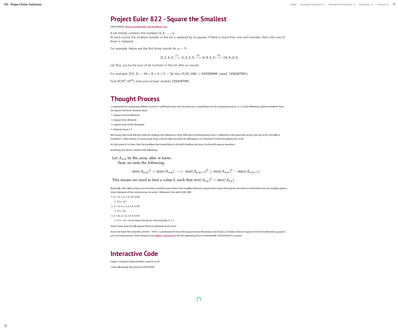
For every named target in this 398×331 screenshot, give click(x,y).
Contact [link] (381, 4)
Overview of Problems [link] (340, 4)
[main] (199, 21)
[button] (394, 4)
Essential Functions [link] (311, 4)
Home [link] (293, 4)
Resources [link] (364, 4)
